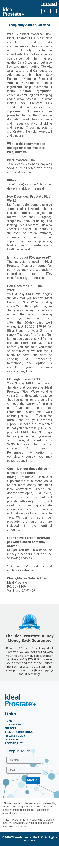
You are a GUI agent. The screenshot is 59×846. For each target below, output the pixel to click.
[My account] (44, 11)
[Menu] (53, 11)
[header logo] (13, 11)
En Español (49, 3)
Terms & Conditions (19, 732)
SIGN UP (33, 780)
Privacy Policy (15, 735)
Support (11, 728)
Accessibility (14, 743)
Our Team (11, 739)
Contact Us (13, 724)
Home (8, 720)
